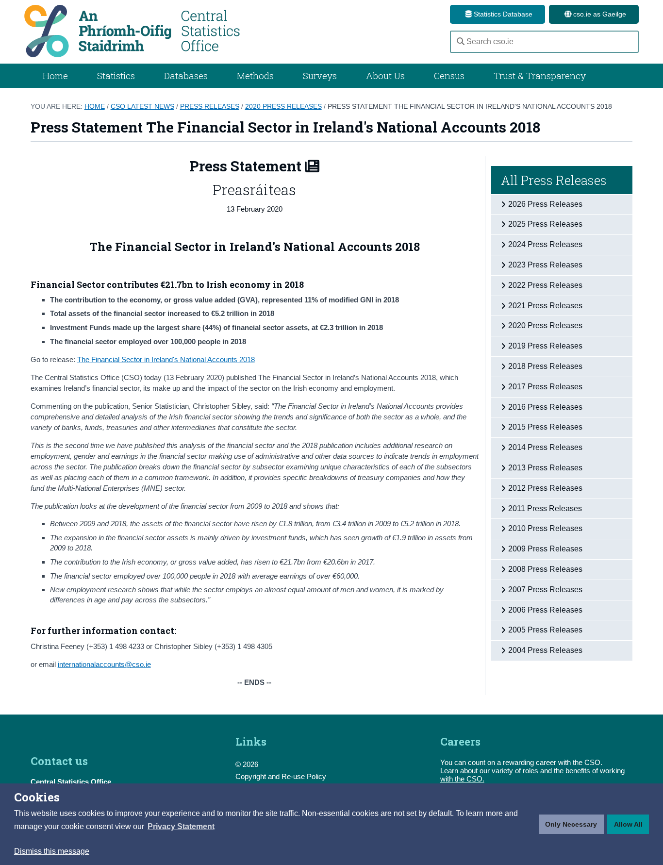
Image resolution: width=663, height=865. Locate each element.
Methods (255, 75)
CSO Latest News (142, 106)
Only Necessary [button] (571, 824)
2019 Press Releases (545, 346)
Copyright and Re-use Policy (280, 776)
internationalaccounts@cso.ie (104, 664)
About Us (385, 75)
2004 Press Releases (545, 650)
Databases (186, 75)
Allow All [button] (628, 824)
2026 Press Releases (545, 204)
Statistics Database (502, 14)
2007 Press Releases (545, 589)
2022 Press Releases (545, 285)
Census (449, 75)
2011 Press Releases (545, 508)
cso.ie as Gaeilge (598, 14)
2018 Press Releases (545, 366)
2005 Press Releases (545, 630)
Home (55, 75)
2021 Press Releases (545, 305)
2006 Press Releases (545, 610)
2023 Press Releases (545, 265)
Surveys (320, 75)
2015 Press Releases (545, 427)
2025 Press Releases (545, 224)
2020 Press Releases (283, 106)
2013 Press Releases (545, 468)
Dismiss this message (51, 851)
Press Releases (209, 106)
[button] (181, 826)
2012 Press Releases (545, 488)
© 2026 (246, 764)
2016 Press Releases (545, 407)
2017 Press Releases (545, 387)
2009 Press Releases (545, 549)
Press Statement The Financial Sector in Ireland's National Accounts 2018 (470, 106)
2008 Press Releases (545, 569)
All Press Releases (554, 180)
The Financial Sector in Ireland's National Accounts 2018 (166, 359)
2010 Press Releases (545, 528)
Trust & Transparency (540, 75)
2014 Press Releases (545, 447)
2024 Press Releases (545, 244)
